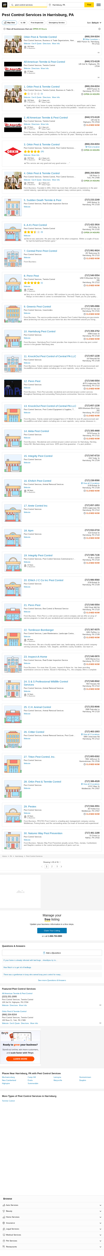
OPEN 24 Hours (40, 29)
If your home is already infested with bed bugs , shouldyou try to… (30, 960)
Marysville (58, 1080)
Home (4, 856)
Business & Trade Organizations (56, 40)
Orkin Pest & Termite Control (40, 37)
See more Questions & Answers (52, 980)
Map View (11, 23)
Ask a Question (53, 953)
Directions (47, 43)
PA (11, 856)
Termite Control (49, 65)
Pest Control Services (33, 40)
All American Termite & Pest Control (44, 61)
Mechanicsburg (8, 1077)
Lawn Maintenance (50, 633)
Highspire (6, 1083)
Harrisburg (19, 856)
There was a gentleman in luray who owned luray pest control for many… (33, 975)
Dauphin (82, 1080)
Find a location (94, 147)
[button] (99, 5)
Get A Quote (36, 43)
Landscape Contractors (68, 633)
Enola (30, 1080)
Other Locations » (92, 39)
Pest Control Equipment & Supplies (57, 409)
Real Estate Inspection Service (55, 204)
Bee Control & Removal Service (55, 609)
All (24, 23)
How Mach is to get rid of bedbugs (17, 967)
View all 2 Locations (91, 734)
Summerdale (33, 1083)
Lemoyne (57, 1077)
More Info (56, 43)
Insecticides (47, 310)
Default (95, 23)
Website (27, 43)
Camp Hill (32, 1077)
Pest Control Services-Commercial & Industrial (75, 148)
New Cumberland (9, 1080)
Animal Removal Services (53, 484)
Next (61, 866)
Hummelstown (85, 1077)
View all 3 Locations (91, 483)
